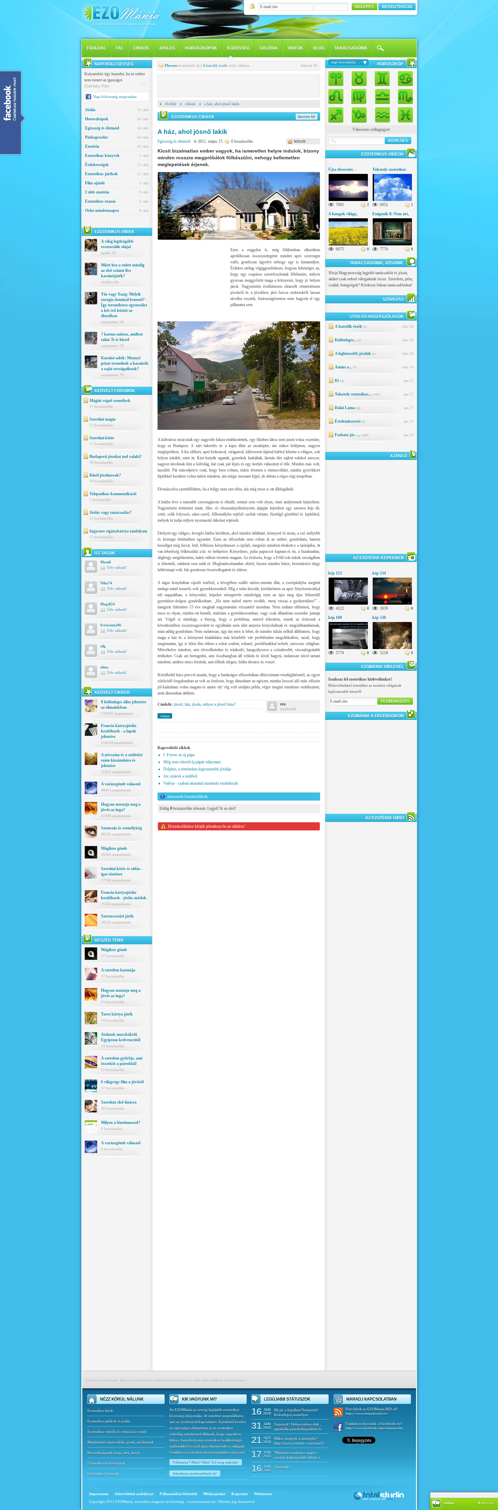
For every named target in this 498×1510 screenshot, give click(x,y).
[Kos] (338, 79)
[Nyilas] (338, 113)
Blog (319, 48)
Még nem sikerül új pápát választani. (192, 762)
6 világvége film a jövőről (122, 1082)
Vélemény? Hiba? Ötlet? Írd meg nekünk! (205, 1462)
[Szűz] (359, 96)
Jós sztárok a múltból (180, 776)
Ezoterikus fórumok (103, 1474)
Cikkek (141, 48)
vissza (164, 716)
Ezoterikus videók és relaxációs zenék (117, 1432)
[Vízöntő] (382, 113)
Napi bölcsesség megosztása (115, 97)
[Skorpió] (403, 96)
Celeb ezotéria (117, 192)
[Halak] (403, 113)
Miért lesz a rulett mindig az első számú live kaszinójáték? (122, 270)
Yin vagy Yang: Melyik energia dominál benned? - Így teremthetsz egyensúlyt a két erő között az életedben (124, 305)
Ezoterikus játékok (117, 174)
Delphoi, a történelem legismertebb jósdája (197, 769)
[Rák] (403, 79)
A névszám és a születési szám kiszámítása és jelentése (121, 760)
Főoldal (170, 104)
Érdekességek (117, 164)
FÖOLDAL (96, 48)
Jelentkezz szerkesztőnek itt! (195, 1473)
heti (126, 1453)
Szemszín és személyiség (121, 828)
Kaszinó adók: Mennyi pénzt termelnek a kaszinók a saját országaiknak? (124, 363)
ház (187, 704)
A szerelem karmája (118, 970)
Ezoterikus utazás (117, 201)
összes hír (306, 117)
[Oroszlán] (338, 96)
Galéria (269, 48)
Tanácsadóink (351, 48)
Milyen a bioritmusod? (120, 1122)
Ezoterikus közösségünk (106, 1463)
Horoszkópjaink (100, 1453)
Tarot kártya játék (117, 1014)
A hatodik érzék (215, 65)
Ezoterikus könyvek (117, 155)
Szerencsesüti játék (117, 916)
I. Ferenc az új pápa (178, 754)
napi (118, 1453)
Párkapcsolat (117, 137)
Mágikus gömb (114, 848)
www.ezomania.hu (202, 1501)
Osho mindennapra (117, 210)
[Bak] (359, 113)
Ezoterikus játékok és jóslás (108, 1421)
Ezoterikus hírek (100, 1411)
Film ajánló (117, 183)
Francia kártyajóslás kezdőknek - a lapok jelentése (119, 731)
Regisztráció (397, 6)
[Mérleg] (382, 96)
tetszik (300, 141)
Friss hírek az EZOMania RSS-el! (371, 1411)
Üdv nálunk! (117, 567)
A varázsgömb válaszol (120, 784)
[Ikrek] (382, 79)
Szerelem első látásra (119, 1102)
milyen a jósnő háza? (219, 704)
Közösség (238, 48)
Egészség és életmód (117, 128)
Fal (119, 48)
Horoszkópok (201, 48)
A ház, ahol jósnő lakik (222, 104)
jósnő (178, 704)
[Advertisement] (117, 1268)
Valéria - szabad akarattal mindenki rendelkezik (200, 783)
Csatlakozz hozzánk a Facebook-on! (374, 1426)
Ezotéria (117, 146)
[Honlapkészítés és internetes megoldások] (378, 1499)
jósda (196, 704)
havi (134, 1453)
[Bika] (359, 79)
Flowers (171, 65)
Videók (295, 48)
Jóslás (167, 48)
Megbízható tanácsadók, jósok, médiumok (120, 1442)
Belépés (364, 6)
